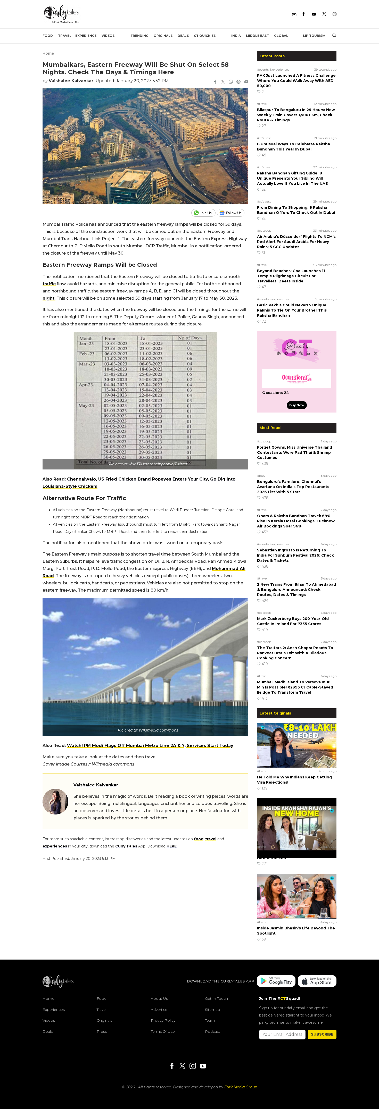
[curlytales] (58, 986)
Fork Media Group (240, 1087)
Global (281, 36)
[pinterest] (238, 82)
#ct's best (264, 138)
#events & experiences (273, 69)
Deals (183, 36)
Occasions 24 (275, 392)
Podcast (212, 1031)
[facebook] (215, 82)
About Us (159, 998)
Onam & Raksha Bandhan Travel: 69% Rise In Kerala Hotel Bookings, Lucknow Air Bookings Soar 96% (296, 521)
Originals (163, 36)
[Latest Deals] (297, 362)
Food (48, 36)
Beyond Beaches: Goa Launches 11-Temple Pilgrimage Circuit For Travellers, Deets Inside (291, 275)
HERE (172, 846)
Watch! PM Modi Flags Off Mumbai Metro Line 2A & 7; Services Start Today (150, 745)
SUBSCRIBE (322, 1034)
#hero (261, 771)
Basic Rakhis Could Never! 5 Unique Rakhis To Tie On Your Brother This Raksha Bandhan (292, 310)
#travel (262, 104)
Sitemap (212, 1009)
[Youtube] (314, 14)
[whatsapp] (231, 82)
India (236, 36)
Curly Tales (126, 846)
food (198, 839)
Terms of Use (163, 1031)
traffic (49, 283)
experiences (55, 846)
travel (210, 839)
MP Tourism (314, 36)
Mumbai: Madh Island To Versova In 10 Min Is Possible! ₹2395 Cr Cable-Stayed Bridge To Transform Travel (295, 687)
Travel (64, 36)
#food (261, 475)
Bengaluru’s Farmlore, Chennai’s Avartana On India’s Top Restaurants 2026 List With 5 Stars (293, 486)
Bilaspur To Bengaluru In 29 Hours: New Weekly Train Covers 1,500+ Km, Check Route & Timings (296, 114)
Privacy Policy (163, 1020)
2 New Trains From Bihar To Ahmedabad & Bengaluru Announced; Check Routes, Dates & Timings (296, 589)
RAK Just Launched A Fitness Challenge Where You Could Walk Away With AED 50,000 (296, 80)
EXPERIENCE (85, 36)
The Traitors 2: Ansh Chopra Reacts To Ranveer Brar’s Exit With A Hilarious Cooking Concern (295, 652)
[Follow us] (232, 213)
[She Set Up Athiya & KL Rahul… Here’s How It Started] (296, 820)
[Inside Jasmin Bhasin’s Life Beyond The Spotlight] (296, 896)
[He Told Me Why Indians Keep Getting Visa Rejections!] (296, 745)
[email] (246, 82)
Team (210, 1020)
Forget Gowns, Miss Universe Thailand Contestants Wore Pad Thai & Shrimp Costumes (294, 452)
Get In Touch (216, 998)
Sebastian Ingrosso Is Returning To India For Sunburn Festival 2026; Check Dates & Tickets (295, 555)
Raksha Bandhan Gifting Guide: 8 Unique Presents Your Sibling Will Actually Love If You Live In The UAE (292, 178)
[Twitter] (324, 14)
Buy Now (296, 405)
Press (102, 1031)
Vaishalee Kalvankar (71, 80)
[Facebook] (304, 14)
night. (49, 298)
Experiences (54, 1009)
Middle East (257, 36)
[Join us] (204, 213)
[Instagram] (334, 14)
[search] (332, 36)
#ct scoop (264, 230)
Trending (139, 36)
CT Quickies (205, 36)
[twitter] (223, 82)
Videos (108, 36)
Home (48, 53)
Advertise (159, 1009)
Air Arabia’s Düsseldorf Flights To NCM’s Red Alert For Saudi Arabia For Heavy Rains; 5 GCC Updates (296, 241)
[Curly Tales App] (276, 981)
